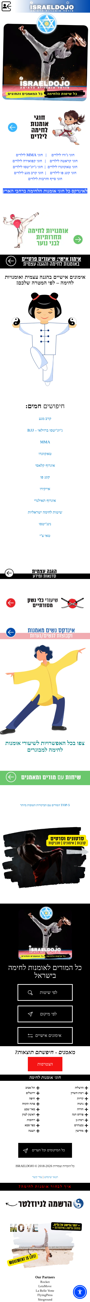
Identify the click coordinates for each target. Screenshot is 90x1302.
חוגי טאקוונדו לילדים (62, 167)
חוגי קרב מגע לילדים (28, 173)
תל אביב (30, 1087)
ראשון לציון (28, 1114)
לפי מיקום (48, 1014)
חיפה (32, 1098)
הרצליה (79, 1087)
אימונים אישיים (48, 1035)
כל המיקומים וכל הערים (48, 1150)
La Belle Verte (45, 1290)
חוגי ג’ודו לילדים (62, 155)
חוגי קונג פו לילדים (63, 173)
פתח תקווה (28, 1103)
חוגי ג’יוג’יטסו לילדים (28, 167)
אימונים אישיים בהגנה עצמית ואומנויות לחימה (45, 280)
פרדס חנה (78, 1114)
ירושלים (30, 1093)
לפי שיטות (48, 992)
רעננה (31, 1130)
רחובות (31, 1120)
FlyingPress (45, 1295)
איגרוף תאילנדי (45, 500)
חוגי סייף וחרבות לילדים (45, 179)
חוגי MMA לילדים (29, 155)
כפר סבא (30, 1125)
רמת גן (80, 1120)
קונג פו (45, 477)
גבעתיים (79, 1125)
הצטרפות (45, 1064)
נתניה (80, 1103)
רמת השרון (77, 1093)
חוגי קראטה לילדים (64, 161)
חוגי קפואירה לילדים (27, 161)
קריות (80, 1098)
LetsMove (45, 1286)
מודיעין (80, 1130)
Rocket (45, 1282)
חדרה (80, 1109)
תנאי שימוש (51, 1177)
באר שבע (29, 1109)
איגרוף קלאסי (45, 465)
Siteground (45, 1299)
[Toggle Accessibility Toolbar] (79, 1292)
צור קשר (37, 1177)
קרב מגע (45, 419)
